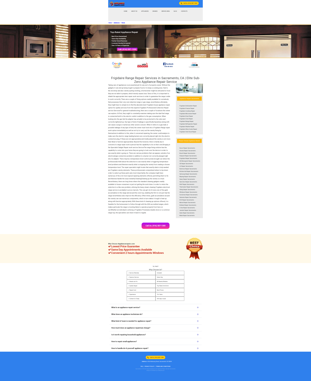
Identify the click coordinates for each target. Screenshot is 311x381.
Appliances (145, 11)
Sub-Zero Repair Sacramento (188, 182)
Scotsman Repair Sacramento (188, 195)
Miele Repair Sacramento (187, 215)
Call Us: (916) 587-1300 (190, 3)
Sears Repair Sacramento (187, 179)
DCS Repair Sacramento (186, 200)
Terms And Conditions (163, 366)
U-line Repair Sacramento (187, 207)
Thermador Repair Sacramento (188, 187)
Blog (175, 11)
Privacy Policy (149, 366)
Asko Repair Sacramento (186, 213)
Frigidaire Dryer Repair (186, 116)
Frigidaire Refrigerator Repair (188, 124)
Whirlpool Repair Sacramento (188, 192)
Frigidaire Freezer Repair (186, 108)
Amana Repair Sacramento (187, 150)
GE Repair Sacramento (186, 163)
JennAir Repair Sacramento (187, 210)
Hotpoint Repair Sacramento (188, 156)
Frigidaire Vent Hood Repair (187, 132)
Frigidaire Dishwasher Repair (188, 106)
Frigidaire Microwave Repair (187, 113)
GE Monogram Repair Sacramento (189, 161)
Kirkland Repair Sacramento (187, 205)
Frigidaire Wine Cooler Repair (188, 129)
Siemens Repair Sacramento (188, 197)
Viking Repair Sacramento (187, 189)
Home (125, 11)
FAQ (142, 366)
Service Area (165, 11)
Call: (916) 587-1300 (127, 49)
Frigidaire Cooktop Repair (187, 111)
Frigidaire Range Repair (186, 121)
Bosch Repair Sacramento (187, 153)
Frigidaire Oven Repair (186, 119)
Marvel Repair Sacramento (187, 202)
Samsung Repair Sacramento (188, 174)
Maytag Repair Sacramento (187, 176)
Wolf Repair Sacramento (186, 184)
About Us (134, 11)
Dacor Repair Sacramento (187, 148)
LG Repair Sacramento (186, 166)
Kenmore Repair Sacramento (188, 169)
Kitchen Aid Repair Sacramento (188, 171)
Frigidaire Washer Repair (186, 126)
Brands (155, 11)
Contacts (184, 11)
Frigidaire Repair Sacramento (188, 158)
